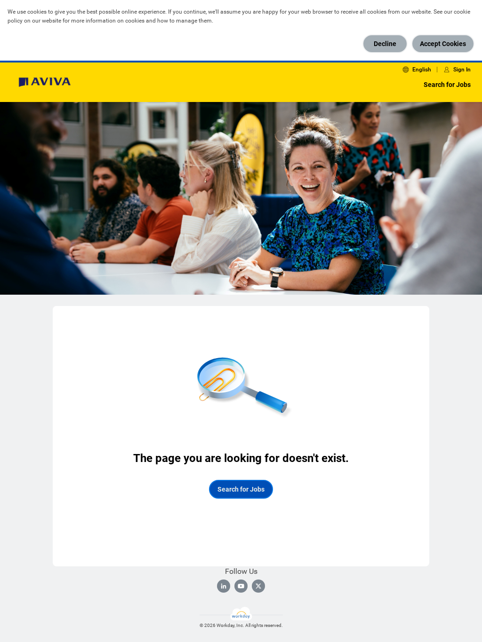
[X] (258, 586)
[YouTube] (241, 586)
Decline (385, 43)
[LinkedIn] (223, 586)
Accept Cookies (443, 43)
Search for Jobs (447, 84)
